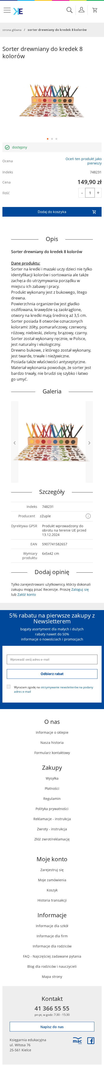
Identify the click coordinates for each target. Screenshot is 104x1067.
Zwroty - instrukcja (52, 829)
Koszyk (52, 890)
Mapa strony (52, 976)
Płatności (52, 788)
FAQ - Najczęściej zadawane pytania (52, 956)
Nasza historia (52, 742)
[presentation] (14, 442)
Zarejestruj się (52, 870)
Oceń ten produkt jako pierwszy (84, 160)
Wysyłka (52, 778)
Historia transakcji (52, 900)
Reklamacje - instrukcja (52, 819)
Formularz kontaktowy (52, 752)
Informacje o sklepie (52, 732)
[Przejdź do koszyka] (95, 10)
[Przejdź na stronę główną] (18, 11)
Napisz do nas (52, 1026)
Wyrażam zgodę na (53, 689)
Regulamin (52, 798)
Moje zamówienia (52, 880)
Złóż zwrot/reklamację (52, 839)
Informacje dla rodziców (52, 946)
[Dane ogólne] (81, 9)
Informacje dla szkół (52, 926)
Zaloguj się (80, 589)
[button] (47, 138)
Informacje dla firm (52, 936)
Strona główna (12, 30)
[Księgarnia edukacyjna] (77, 1040)
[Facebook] (90, 1040)
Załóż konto (26, 594)
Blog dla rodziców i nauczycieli (52, 966)
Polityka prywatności (52, 808)
